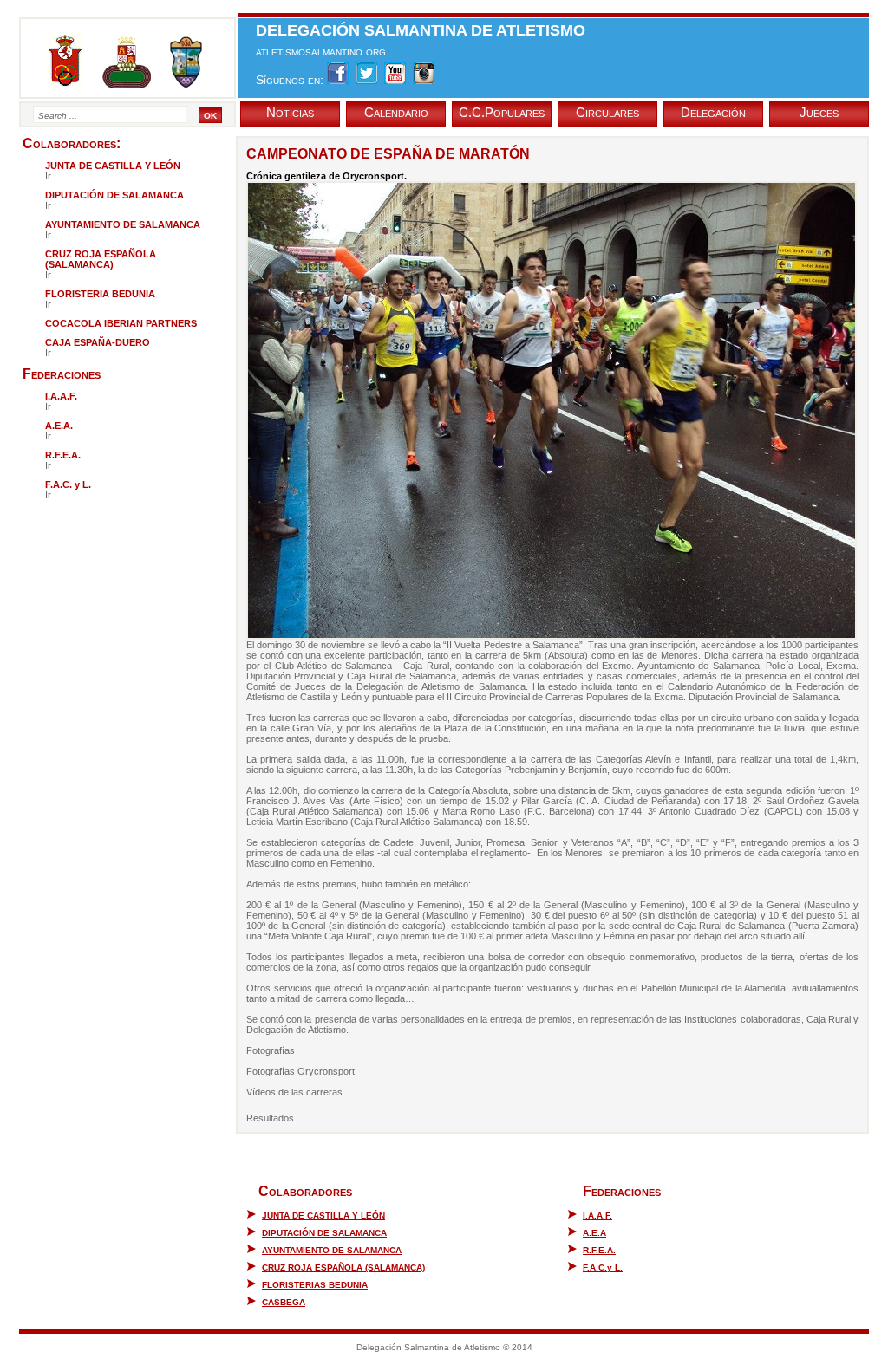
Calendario (396, 112)
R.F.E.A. (599, 1250)
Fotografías (270, 1050)
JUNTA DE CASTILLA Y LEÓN (323, 1215)
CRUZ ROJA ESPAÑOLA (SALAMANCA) (343, 1267)
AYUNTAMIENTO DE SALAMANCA (332, 1250)
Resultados (270, 1118)
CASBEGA (283, 1302)
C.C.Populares (502, 112)
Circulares (607, 112)
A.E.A (594, 1233)
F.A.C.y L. (603, 1267)
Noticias (290, 112)
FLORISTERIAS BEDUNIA (315, 1285)
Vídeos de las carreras (294, 1092)
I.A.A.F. (597, 1215)
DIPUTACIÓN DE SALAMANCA (324, 1233)
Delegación (713, 112)
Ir (48, 176)
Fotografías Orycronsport (300, 1071)
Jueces (819, 112)
